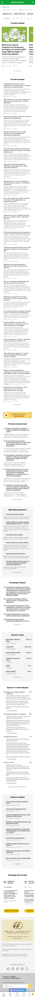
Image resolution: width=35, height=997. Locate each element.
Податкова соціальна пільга (13, 659)
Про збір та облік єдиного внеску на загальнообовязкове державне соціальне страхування (17, 562)
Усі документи (17, 572)
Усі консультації (17, 499)
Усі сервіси (17, 864)
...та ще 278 (11, 733)
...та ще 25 (11, 783)
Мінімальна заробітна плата (13, 640)
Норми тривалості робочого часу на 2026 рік (17, 844)
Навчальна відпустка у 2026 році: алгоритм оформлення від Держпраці (17, 117)
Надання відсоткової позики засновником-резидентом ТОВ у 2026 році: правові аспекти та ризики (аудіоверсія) (18, 443)
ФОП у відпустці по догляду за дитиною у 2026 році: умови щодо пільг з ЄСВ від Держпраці (17, 101)
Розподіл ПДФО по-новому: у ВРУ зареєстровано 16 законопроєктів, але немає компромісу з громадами (16, 323)
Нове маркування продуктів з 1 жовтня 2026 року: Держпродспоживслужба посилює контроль (16, 354)
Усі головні (17, 71)
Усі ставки (17, 677)
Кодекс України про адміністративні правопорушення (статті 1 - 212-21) (17, 522)
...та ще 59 (11, 759)
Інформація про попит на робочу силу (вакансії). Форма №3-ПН (18, 717)
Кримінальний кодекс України (15, 553)
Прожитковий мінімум (13, 652)
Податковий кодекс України (15, 514)
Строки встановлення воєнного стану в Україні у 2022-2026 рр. (18, 815)
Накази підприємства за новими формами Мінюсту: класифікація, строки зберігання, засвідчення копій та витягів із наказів (11, 894)
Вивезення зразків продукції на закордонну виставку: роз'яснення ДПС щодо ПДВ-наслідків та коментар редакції (14, 49)
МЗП (4, 14)
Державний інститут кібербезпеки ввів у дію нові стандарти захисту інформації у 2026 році (17, 216)
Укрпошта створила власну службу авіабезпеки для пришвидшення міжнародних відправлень (15, 133)
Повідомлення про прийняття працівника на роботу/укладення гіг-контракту (17, 729)
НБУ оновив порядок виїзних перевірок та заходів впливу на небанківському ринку (17, 233)
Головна (3, 995)
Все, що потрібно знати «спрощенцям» (18, 858)
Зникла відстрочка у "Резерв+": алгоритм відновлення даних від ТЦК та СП (17, 340)
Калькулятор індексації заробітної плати (17, 802)
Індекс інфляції (11, 671)
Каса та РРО (10, 762)
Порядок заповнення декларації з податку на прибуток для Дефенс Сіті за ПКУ (18, 430)
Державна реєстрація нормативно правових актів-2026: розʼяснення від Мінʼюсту (15, 266)
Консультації (17, 995)
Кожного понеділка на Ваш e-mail (13, 982)
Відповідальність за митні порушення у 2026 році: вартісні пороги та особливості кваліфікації (17, 183)
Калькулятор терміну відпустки (16, 809)
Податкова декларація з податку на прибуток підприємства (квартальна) (18, 615)
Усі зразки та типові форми (17, 787)
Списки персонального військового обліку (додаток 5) (17, 740)
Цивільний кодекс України (14, 534)
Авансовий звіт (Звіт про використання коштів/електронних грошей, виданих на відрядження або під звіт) (18, 767)
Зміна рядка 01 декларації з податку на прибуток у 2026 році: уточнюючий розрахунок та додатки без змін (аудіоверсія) (18, 457)
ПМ (29, 14)
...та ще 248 (11, 710)
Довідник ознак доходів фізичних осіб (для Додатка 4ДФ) (18, 822)
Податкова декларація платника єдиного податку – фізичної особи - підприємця (17, 600)
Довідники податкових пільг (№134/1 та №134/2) (18, 851)
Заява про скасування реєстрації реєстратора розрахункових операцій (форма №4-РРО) (18, 779)
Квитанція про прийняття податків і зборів (17, 707)
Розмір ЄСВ (9, 647)
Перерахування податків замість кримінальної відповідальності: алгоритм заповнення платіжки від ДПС (17, 85)
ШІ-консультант (19, 990)
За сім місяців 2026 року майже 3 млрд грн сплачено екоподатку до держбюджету (17, 312)
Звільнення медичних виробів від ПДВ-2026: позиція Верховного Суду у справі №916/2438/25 (16, 166)
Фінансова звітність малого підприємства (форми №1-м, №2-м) (17, 620)
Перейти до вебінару (11, 911)
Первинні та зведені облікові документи (15, 692)
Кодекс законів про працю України (17, 542)
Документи (24, 995)
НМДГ (8, 665)
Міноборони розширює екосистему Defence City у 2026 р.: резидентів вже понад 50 (16, 298)
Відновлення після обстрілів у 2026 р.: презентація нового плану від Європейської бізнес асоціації (16, 388)
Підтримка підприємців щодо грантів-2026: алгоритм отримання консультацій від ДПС (17, 249)
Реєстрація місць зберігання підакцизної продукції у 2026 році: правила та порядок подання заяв (17, 150)
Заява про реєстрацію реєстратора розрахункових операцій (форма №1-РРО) (17, 773)
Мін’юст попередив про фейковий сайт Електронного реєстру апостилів (16, 282)
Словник (7, 18)
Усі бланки (17, 624)
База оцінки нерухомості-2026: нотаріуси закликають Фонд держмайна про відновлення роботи (17, 199)
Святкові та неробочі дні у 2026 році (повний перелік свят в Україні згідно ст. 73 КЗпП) (18, 830)
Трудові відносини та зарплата (16, 714)
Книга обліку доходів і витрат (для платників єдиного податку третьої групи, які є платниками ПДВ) (17, 702)
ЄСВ (16, 14)
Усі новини (17, 404)
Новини (10, 995)
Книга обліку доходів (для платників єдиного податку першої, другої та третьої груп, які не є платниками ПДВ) (18, 697)
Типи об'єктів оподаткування (15, 838)
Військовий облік (11, 736)
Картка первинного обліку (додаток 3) (18, 756)
